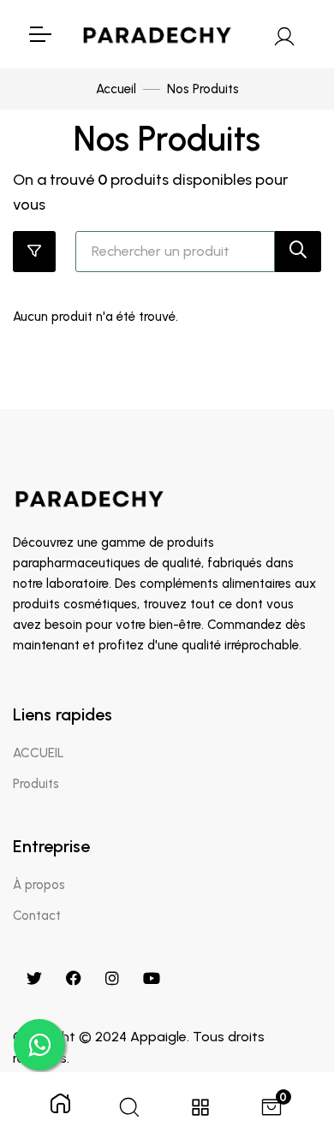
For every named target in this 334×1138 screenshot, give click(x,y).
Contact (37, 915)
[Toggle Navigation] (39, 34)
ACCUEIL (38, 753)
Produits (36, 783)
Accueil (116, 89)
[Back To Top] (286, 1036)
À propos (39, 884)
